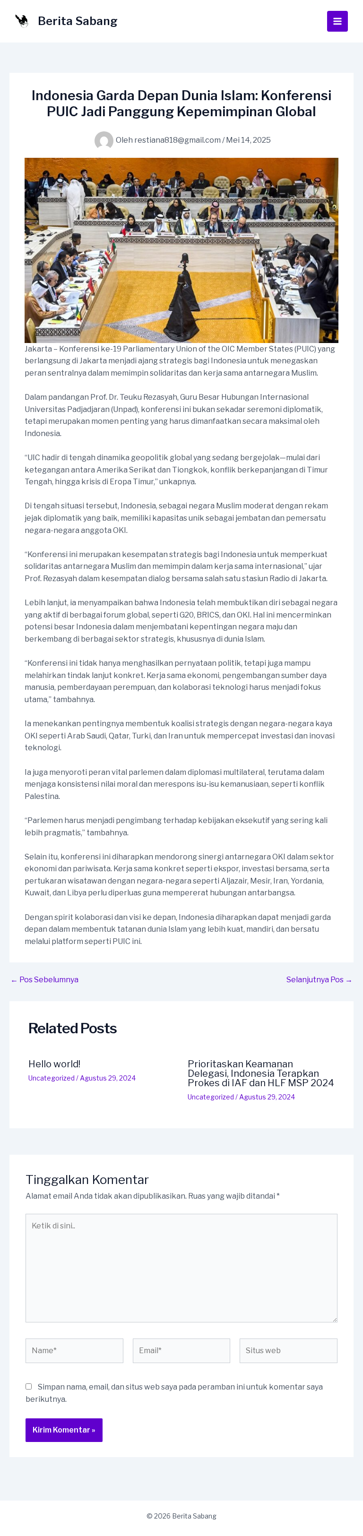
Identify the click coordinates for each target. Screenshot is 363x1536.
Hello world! (54, 1064)
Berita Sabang (78, 21)
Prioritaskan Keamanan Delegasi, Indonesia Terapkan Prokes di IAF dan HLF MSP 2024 (261, 1073)
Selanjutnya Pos (319, 980)
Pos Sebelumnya (44, 980)
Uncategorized (51, 1078)
